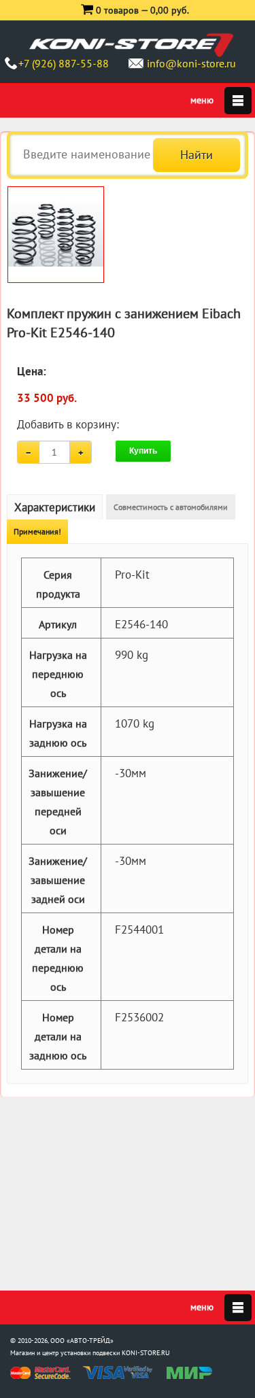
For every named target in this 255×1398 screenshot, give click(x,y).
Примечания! (37, 531)
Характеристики (54, 507)
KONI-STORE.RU (146, 1352)
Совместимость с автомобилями (171, 507)
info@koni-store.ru (191, 63)
